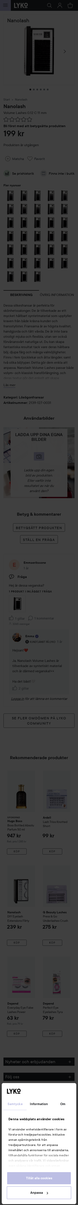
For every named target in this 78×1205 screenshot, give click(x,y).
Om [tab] (62, 1104)
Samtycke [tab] (15, 1104)
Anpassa (36, 1193)
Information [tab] (39, 1104)
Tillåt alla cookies (39, 1178)
